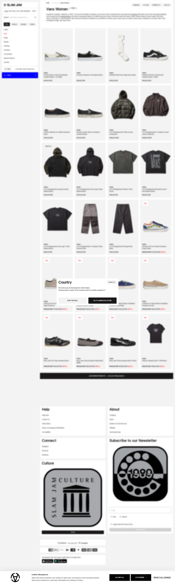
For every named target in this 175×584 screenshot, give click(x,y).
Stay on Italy (72, 300)
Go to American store (102, 300)
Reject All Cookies (162, 577)
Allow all (119, 577)
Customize (139, 577)
